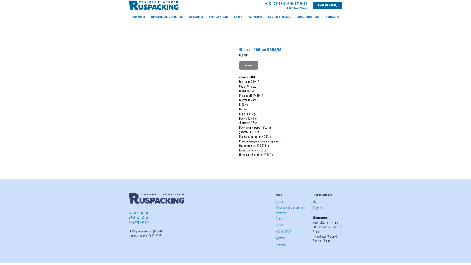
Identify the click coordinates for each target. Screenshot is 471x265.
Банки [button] (238, 17)
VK (314, 201)
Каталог (280, 225)
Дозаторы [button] (196, 17)
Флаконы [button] (138, 17)
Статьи (279, 201)
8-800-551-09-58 (138, 217)
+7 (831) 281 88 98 (275, 4)
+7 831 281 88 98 (138, 213)
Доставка (280, 238)
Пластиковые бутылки (167, 17)
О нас (278, 219)
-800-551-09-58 (298, 4)
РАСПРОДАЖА (283, 232)
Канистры (255, 17)
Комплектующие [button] (279, 17)
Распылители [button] (218, 17)
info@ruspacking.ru (296, 7)
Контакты (332, 17)
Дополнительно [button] (308, 17)
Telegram (317, 208)
